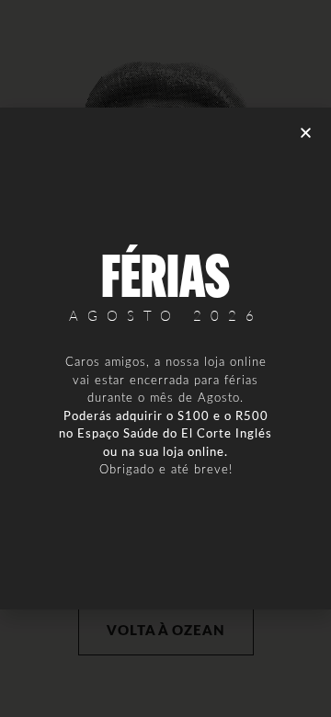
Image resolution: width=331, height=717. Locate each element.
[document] (165, 358)
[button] (306, 133)
